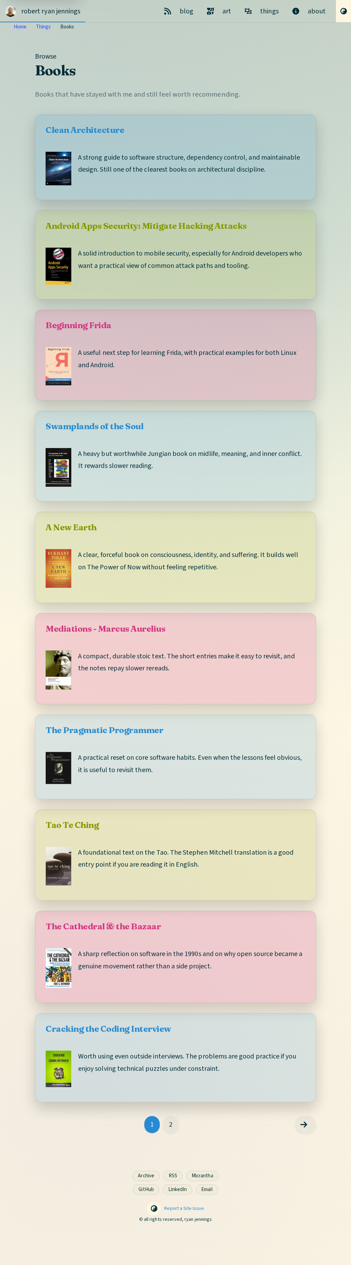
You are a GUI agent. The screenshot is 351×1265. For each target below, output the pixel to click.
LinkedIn (177, 1189)
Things (43, 26)
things (269, 11)
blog (186, 11)
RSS (173, 1175)
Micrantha (202, 1175)
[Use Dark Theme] (343, 11)
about (317, 11)
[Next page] (305, 1124)
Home (20, 26)
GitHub (146, 1189)
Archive (146, 1175)
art (226, 11)
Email (206, 1189)
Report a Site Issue (184, 1208)
